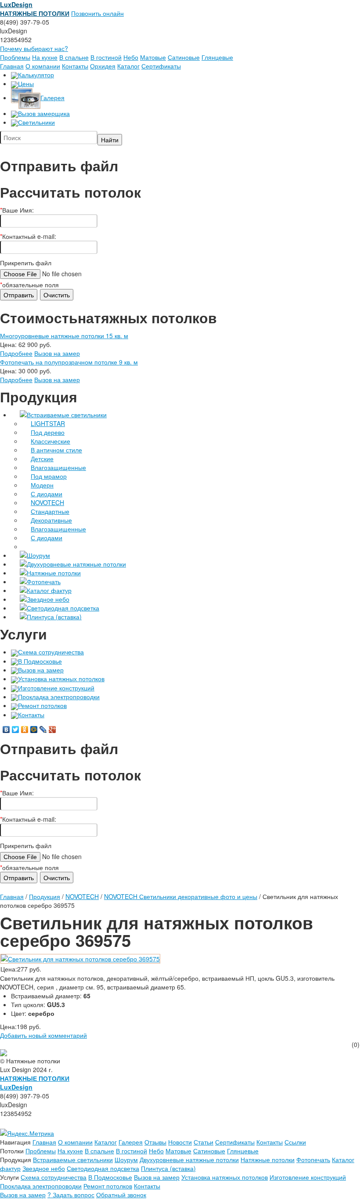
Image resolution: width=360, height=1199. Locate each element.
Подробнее (16, 353)
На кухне (45, 57)
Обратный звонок (121, 1194)
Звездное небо (48, 599)
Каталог (128, 65)
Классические (50, 441)
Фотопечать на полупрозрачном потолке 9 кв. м (69, 362)
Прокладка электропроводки (59, 696)
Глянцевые (217, 57)
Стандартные (50, 511)
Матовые (153, 57)
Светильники (36, 122)
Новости (180, 1142)
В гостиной (106, 57)
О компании (42, 65)
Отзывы (155, 1142)
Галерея (52, 97)
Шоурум (38, 555)
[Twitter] (15, 729)
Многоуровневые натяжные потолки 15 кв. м (64, 335)
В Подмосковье (40, 661)
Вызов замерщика (44, 113)
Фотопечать (44, 581)
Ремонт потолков (42, 705)
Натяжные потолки (54, 572)
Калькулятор (36, 74)
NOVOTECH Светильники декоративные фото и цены (180, 896)
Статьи (203, 1142)
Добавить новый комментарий (43, 1035)
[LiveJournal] (43, 729)
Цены (26, 83)
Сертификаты (161, 65)
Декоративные (51, 520)
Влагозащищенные (58, 467)
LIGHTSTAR (48, 423)
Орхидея (102, 65)
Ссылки (295, 1142)
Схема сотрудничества (51, 651)
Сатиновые (184, 57)
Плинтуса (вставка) (54, 616)
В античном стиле (56, 449)
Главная (12, 65)
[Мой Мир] (34, 729)
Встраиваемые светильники (67, 414)
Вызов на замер (57, 353)
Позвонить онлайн (97, 13)
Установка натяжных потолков (61, 678)
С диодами (46, 493)
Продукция (44, 896)
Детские (42, 458)
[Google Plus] (52, 729)
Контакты (75, 65)
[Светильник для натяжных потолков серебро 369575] (80, 957)
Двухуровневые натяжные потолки (76, 564)
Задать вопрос (70, 1194)
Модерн (42, 484)
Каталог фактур (49, 590)
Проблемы (15, 57)
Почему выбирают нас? (34, 48)
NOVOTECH (47, 502)
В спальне (74, 57)
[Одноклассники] (24, 729)
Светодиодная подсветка (63, 607)
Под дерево (48, 432)
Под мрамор (49, 476)
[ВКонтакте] (6, 729)
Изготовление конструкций (56, 687)
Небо (130, 57)
